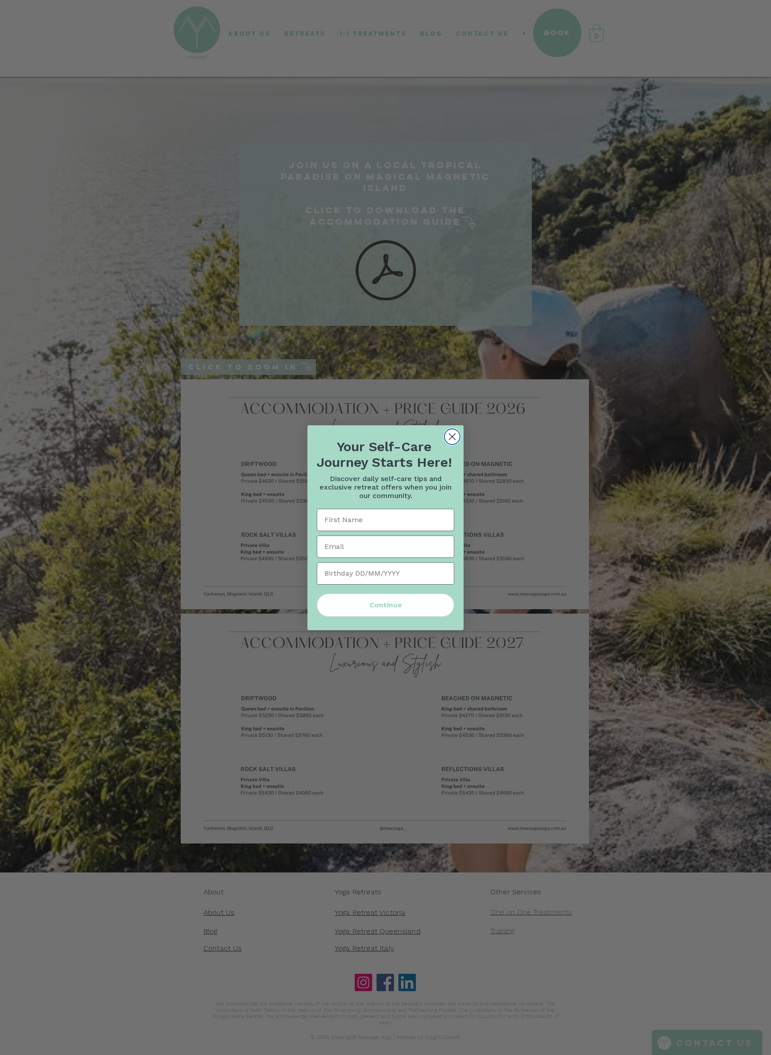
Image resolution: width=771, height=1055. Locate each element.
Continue (385, 605)
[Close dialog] (452, 436)
